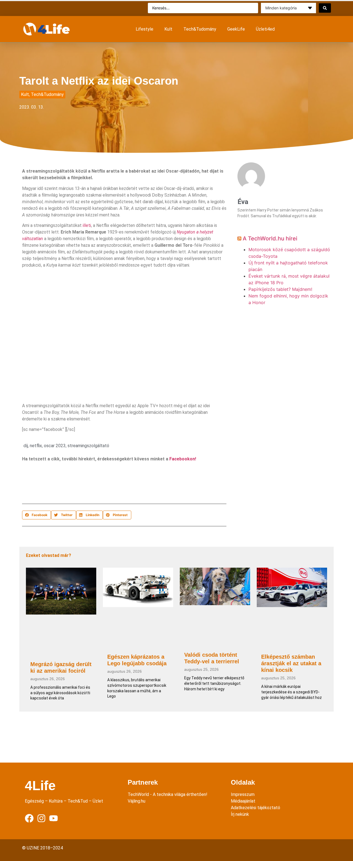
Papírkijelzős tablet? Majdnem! (280, 289)
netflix (36, 445)
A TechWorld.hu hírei (270, 238)
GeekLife (236, 29)
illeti (87, 225)
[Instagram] (41, 818)
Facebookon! (182, 459)
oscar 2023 (55, 445)
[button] (36, 515)
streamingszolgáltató (88, 445)
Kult (168, 29)
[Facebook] (29, 818)
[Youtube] (53, 818)
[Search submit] (325, 8)
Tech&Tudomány (199, 29)
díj (25, 445)
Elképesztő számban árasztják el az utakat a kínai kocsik (291, 663)
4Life (40, 785)
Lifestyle (144, 29)
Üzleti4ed (265, 29)
